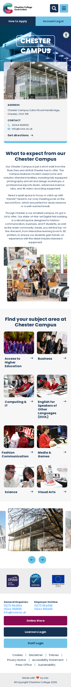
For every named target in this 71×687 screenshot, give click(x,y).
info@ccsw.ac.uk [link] (15, 612)
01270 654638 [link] (43, 606)
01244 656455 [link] (43, 609)
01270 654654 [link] (13, 606)
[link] (66, 35)
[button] (32, 560)
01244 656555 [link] (13, 609)
